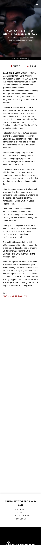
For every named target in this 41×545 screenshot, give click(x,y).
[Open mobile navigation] (37, 3)
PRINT (33, 66)
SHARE (16, 66)
